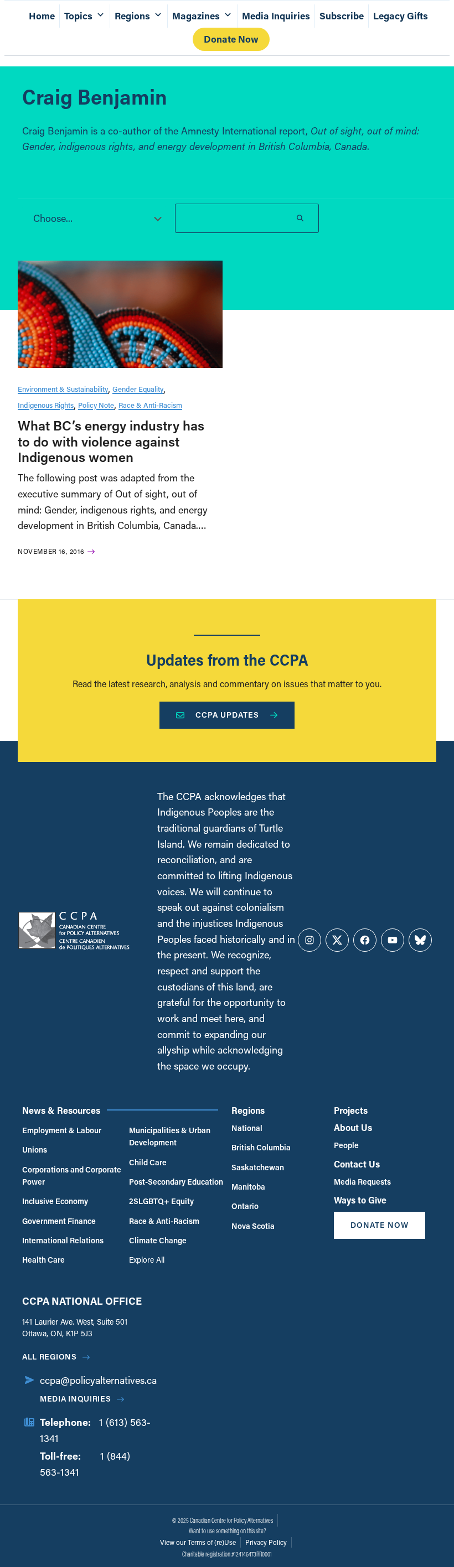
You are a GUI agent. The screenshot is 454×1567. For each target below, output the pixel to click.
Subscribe (341, 15)
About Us (353, 1127)
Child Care (148, 1162)
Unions (34, 1149)
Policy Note (96, 404)
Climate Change (158, 1240)
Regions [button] (132, 15)
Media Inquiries (276, 15)
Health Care (43, 1259)
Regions (248, 1110)
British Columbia (261, 1147)
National (246, 1128)
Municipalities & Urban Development (169, 1136)
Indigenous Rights (46, 404)
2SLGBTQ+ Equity (161, 1201)
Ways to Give (360, 1200)
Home (42, 15)
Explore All (146, 1259)
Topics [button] (78, 15)
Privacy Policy (266, 1542)
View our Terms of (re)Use (198, 1542)
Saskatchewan (257, 1167)
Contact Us (357, 1164)
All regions (49, 1356)
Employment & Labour (61, 1130)
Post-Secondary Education (176, 1181)
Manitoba (248, 1186)
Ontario (245, 1206)
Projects (351, 1110)
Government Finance (59, 1221)
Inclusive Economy (55, 1201)
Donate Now (231, 39)
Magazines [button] (196, 15)
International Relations (63, 1240)
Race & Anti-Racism (150, 404)
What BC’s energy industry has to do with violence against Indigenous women (111, 441)
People (346, 1145)
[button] (94, 218)
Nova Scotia (253, 1226)
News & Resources (61, 1110)
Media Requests (362, 1181)
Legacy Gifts (400, 15)
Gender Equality (137, 388)
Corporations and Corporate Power (71, 1175)
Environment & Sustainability (63, 388)
